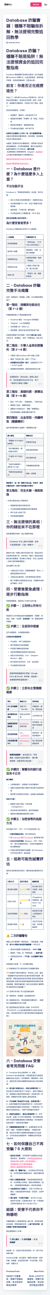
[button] (36, 4)
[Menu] (45, 4)
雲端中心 (8, 4)
